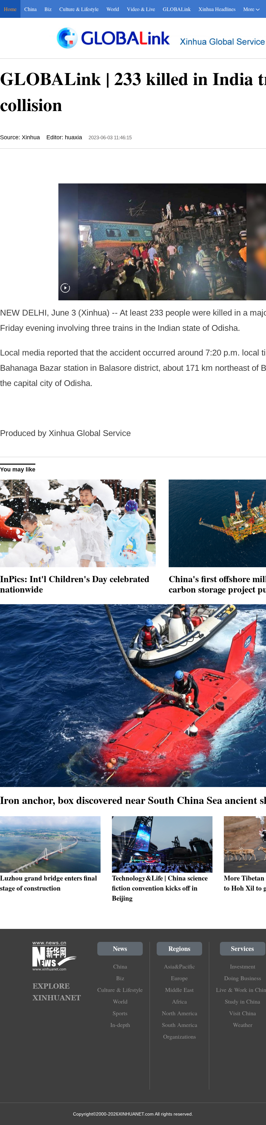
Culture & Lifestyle (79, 9)
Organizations (179, 1036)
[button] (65, 292)
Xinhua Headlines (217, 9)
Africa (179, 1001)
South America (179, 1025)
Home (10, 9)
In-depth (120, 1025)
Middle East (179, 990)
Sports (120, 1013)
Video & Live (141, 9)
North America (179, 1013)
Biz (48, 9)
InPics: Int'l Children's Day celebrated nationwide (75, 584)
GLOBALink (177, 9)
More (248, 9)
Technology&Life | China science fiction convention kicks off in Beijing (160, 888)
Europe (179, 978)
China (30, 9)
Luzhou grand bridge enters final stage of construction (48, 883)
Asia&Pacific (179, 966)
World (112, 9)
